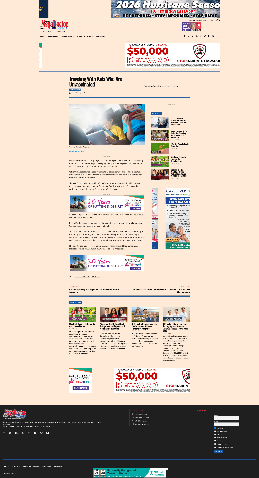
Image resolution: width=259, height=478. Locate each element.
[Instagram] (197, 36)
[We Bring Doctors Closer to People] (18, 414)
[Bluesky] (205, 36)
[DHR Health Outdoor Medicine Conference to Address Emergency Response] (145, 314)
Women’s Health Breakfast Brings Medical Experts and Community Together (178, 172)
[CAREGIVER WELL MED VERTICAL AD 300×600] (171, 218)
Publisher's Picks (221, 444)
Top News (219, 428)
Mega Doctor (220, 441)
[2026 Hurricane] (129, 9)
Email (216, 421)
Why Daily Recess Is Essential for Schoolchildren (178, 159)
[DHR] (129, 477)
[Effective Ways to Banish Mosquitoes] (160, 148)
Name (216, 415)
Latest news (156, 113)
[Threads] (201, 36)
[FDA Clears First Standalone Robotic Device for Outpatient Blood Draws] (160, 122)
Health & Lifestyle (221, 437)
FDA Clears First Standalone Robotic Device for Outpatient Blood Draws (179, 121)
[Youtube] (213, 36)
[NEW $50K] (129, 55)
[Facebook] (184, 36)
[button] (217, 36)
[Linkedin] (193, 36)
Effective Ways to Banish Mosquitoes (180, 145)
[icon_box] (140, 414)
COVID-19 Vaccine (82, 276)
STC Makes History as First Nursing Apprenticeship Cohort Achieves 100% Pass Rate (175, 327)
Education (219, 434)
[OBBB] (191, 26)
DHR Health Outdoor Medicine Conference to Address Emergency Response (145, 326)
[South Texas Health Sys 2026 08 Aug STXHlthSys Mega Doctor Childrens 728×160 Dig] (107, 203)
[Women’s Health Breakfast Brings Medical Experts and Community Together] (160, 174)
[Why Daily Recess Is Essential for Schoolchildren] (160, 161)
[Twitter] (188, 36)
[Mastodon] (209, 36)
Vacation (95, 276)
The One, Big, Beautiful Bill (224, 447)
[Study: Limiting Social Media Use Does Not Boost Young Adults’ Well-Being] (160, 135)
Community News (75, 89)
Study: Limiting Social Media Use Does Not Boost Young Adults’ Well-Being (179, 134)
